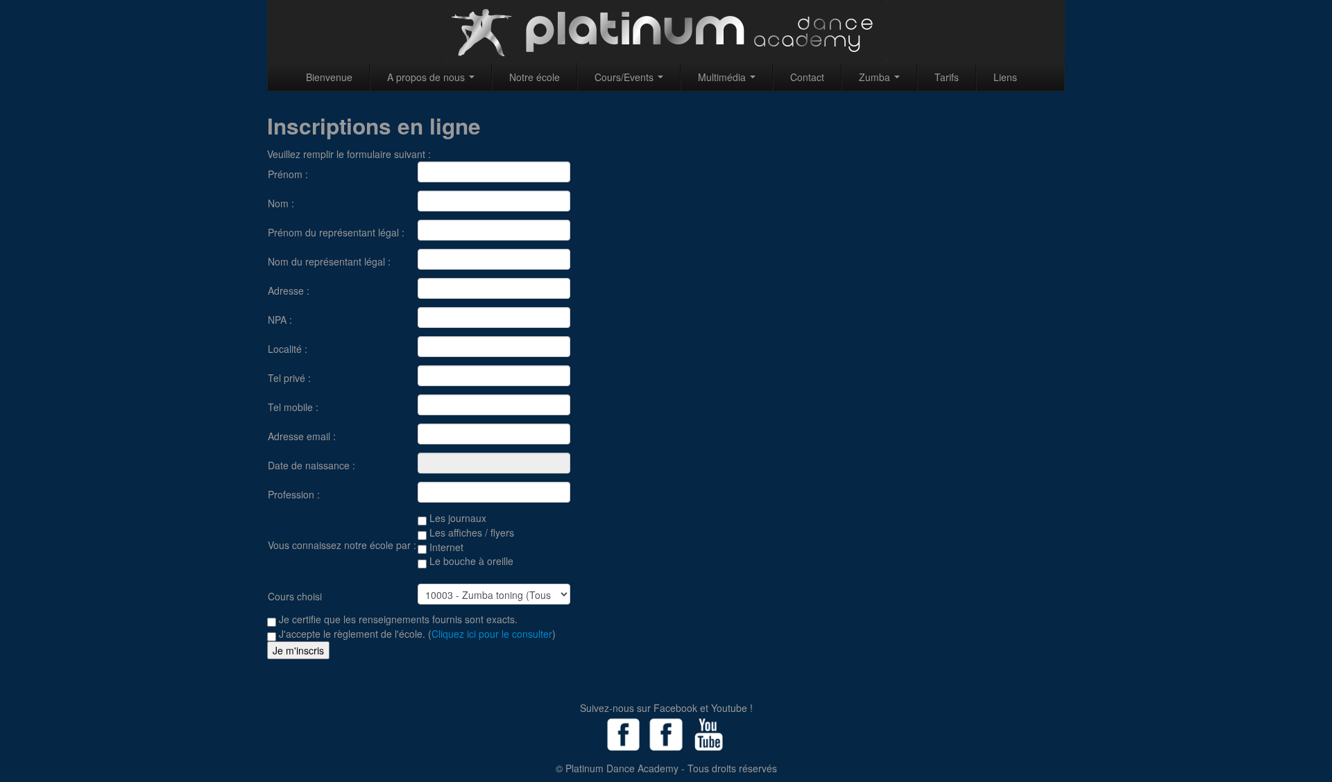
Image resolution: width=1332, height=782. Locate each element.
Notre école (534, 77)
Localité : (287, 349)
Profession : (294, 494)
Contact (807, 77)
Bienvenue (329, 77)
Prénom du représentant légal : (336, 232)
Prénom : (288, 174)
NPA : (280, 320)
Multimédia (723, 77)
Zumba (876, 77)
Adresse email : (302, 436)
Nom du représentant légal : (329, 261)
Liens (1005, 77)
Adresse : (288, 290)
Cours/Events (625, 77)
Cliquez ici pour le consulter (492, 634)
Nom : (281, 203)
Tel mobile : (293, 407)
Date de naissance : (311, 465)
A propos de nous (427, 77)
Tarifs (946, 77)
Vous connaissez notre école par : (342, 545)
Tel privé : (289, 378)
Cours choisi (295, 596)
